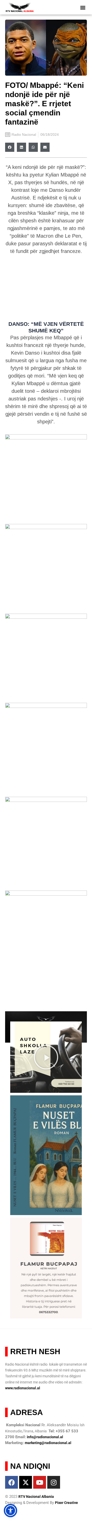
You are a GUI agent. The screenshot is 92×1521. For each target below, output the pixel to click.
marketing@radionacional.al (48, 1443)
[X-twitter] (25, 1482)
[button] (83, 7)
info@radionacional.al (45, 1437)
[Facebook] (11, 1482)
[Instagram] (53, 1482)
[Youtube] (39, 1482)
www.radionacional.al (22, 1388)
